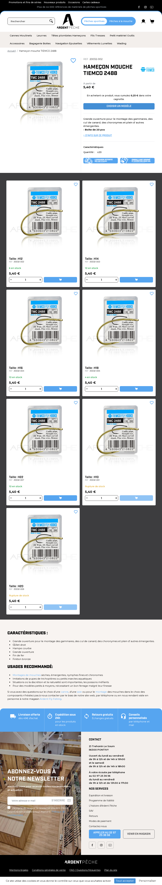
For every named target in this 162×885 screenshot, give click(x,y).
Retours (93, 816)
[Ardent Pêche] (68, 21)
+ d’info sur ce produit (97, 135)
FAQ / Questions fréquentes (84, 870)
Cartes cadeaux (91, 2)
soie (79, 691)
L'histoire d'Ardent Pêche (103, 805)
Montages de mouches (27, 675)
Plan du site (110, 870)
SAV (91, 810)
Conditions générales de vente (49, 870)
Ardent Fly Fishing (50, 698)
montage (101, 691)
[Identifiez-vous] (143, 21)
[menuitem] (20, 36)
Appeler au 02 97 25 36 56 (104, 834)
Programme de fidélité (101, 800)
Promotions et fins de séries (25, 2)
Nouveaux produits (54, 2)
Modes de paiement (100, 821)
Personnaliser (147, 880)
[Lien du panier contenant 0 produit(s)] (152, 21)
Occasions (74, 2)
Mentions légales (18, 870)
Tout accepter (125, 880)
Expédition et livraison (101, 795)
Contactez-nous (98, 826)
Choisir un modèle (119, 106)
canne (65, 691)
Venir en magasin (138, 834)
